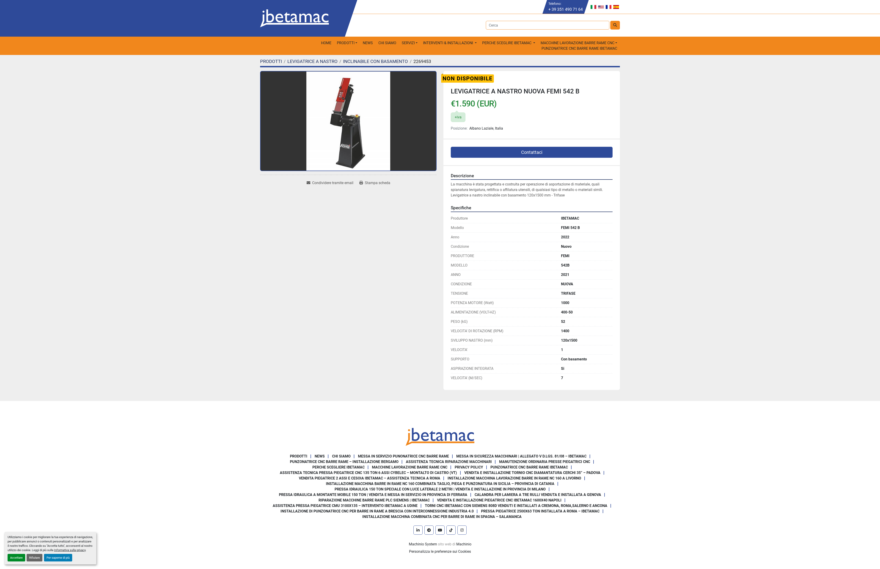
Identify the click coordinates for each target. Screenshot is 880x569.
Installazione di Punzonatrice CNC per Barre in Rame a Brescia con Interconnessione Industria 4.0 (377, 511)
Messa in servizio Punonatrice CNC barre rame (403, 456)
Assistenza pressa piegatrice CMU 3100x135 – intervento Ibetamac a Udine (345, 506)
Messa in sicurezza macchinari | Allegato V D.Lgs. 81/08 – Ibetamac (521, 456)
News (368, 43)
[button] (347, 43)
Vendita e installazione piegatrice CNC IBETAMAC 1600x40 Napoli (499, 500)
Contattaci (531, 152)
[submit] (615, 25)
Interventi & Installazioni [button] (448, 43)
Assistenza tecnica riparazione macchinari (449, 462)
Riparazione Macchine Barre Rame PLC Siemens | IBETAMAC (374, 500)
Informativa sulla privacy (69, 550)
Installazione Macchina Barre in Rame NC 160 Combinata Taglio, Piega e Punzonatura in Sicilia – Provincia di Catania (440, 484)
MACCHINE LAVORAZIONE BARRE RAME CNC (409, 467)
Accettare (16, 557)
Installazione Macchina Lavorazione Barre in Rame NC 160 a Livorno (514, 478)
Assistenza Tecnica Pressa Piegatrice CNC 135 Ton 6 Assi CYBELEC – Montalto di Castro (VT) (368, 473)
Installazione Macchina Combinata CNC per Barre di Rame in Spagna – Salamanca (442, 517)
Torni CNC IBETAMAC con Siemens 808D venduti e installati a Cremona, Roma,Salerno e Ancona (516, 506)
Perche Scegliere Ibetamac (338, 467)
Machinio (463, 544)
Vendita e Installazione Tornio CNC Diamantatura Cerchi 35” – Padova (532, 473)
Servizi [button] (408, 43)
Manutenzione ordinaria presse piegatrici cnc (544, 462)
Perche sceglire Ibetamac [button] (507, 43)
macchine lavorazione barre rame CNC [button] (577, 43)
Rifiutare (34, 557)
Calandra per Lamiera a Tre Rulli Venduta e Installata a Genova (538, 495)
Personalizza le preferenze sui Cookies (440, 551)
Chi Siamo (387, 43)
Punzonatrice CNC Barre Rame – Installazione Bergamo (344, 462)
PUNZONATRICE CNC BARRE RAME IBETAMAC (579, 48)
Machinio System (423, 544)
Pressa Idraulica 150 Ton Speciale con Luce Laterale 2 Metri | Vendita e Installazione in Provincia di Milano (440, 489)
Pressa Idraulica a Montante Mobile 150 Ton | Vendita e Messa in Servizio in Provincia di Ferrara (373, 495)
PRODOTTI (346, 43)
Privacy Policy (469, 467)
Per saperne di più (58, 557)
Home (326, 43)
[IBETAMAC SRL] (440, 436)
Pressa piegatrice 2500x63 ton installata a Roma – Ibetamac (540, 511)
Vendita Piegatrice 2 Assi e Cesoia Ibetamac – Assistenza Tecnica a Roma (369, 478)
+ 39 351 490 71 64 (565, 9)
